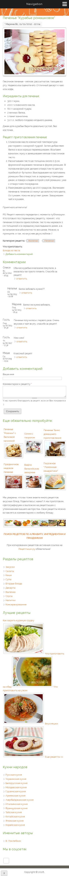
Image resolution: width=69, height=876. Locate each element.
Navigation (34, 4)
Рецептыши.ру (27, 549)
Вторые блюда (14, 583)
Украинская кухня (16, 779)
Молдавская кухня (16, 787)
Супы (8, 579)
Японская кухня (15, 820)
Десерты (10, 587)
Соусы (9, 596)
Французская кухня (16, 808)
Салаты (10, 571)
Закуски (10, 567)
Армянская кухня (15, 795)
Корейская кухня (15, 825)
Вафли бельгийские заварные (31, 468)
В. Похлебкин (13, 841)
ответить (21, 278)
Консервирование (16, 604)
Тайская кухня (14, 812)
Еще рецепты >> (54, 756)
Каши (9, 575)
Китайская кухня (15, 816)
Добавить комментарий (19, 254)
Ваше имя (8, 374)
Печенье (49, 241)
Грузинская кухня (16, 791)
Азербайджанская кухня (19, 799)
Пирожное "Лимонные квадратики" (51, 467)
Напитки (10, 600)
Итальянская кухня (17, 804)
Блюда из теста (11, 250)
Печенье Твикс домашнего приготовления (52, 434)
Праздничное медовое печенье (11, 468)
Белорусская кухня (16, 783)
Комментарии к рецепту (17, 384)
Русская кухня (14, 774)
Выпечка (33, 241)
